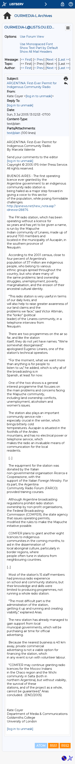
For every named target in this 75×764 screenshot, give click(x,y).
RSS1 (53, 745)
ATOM (41, 745)
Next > (51, 59)
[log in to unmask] (39, 96)
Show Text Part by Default (39, 48)
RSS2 (65, 745)
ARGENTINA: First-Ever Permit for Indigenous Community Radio (32, 85)
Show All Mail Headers (36, 51)
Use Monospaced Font (36, 44)
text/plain (13, 133)
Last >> (64, 59)
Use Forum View (32, 36)
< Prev (39, 59)
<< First (26, 59)
